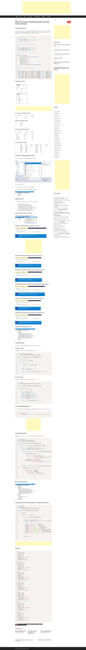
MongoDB (62, 222)
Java (25, 16)
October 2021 (56, 121)
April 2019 (56, 138)
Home (17, 16)
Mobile (43, 16)
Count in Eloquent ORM (56, 204)
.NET (20, 16)
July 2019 (56, 135)
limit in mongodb (62, 220)
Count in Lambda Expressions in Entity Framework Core (46, 631)
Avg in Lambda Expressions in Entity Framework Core (20, 631)
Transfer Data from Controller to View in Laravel (60, 236)
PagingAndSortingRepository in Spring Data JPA (59, 225)
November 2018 (57, 145)
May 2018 (56, 155)
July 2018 (56, 152)
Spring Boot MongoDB (64, 233)
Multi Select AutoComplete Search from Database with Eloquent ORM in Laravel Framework (61, 68)
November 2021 (57, 120)
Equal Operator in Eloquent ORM (58, 216)
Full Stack (30, 16)
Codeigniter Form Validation (67, 200)
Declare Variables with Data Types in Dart (61, 53)
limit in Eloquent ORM (57, 220)
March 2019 (56, 140)
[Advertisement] (47, 7)
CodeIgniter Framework (58, 201)
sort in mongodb (56, 233)
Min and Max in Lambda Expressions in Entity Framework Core (32, 632)
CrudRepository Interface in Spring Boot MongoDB (61, 206)
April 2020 (56, 128)
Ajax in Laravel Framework (57, 199)
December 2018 (57, 143)
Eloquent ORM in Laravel (57, 211)
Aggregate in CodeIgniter (59, 197)
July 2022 (56, 113)
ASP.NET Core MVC (64, 199)
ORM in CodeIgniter (57, 224)
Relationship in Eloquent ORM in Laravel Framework (60, 230)
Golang (48, 16)
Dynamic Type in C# (56, 209)
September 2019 (57, 132)
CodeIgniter (61, 200)
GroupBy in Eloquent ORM (57, 217)
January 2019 (56, 142)
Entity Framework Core (18, 20)
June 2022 (56, 115)
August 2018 (56, 150)
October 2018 (56, 147)
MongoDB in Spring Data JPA (64, 223)
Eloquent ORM (63, 209)
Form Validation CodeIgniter (65, 216)
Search (55, 20)
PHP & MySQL (37, 16)
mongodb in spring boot (56, 223)
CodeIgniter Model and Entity (59, 202)
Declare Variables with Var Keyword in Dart (62, 49)
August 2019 (56, 133)
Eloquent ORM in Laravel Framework (61, 214)
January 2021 (56, 125)
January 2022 (56, 116)
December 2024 (57, 111)
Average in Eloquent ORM (57, 200)
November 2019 (57, 130)
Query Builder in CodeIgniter (60, 229)
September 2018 (57, 148)
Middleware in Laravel (58, 58)
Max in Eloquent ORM (67, 220)
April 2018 (56, 157)
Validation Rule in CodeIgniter (57, 237)
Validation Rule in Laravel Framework (65, 237)
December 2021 (57, 118)
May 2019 (56, 137)
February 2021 (56, 123)
